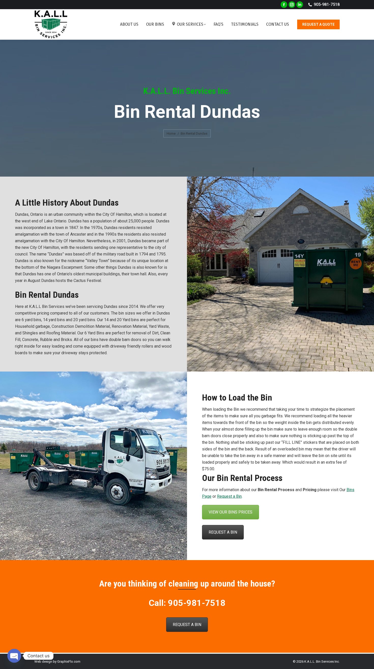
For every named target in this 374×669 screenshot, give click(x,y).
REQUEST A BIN (223, 532)
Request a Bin (229, 496)
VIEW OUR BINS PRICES (230, 512)
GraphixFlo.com (68, 661)
